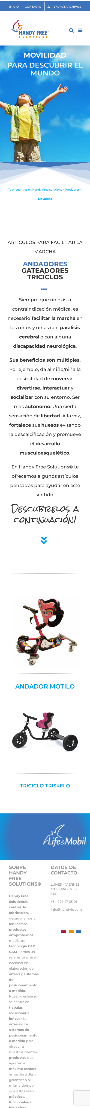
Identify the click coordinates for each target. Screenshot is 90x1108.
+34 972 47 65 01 (64, 902)
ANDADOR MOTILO (45, 686)
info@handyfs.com (66, 909)
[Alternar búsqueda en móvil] (71, 30)
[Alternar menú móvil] (80, 30)
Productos (72, 189)
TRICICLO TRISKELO (45, 786)
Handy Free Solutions (47, 189)
